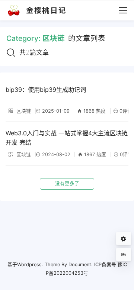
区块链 (23, 111)
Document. (80, 264)
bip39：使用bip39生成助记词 (46, 89)
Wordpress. (30, 264)
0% (123, 255)
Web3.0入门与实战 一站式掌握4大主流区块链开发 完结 (67, 137)
